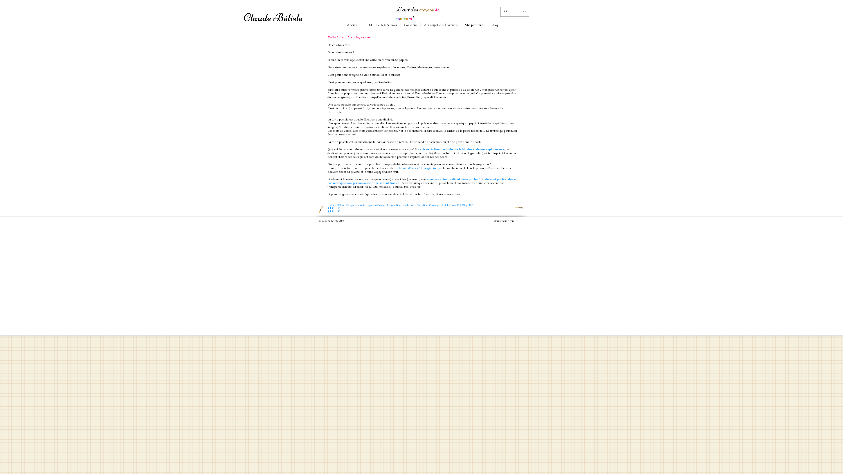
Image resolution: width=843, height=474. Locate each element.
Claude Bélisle (273, 17)
